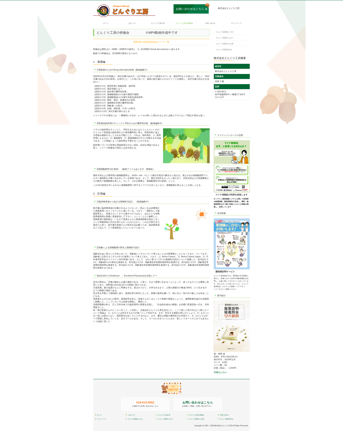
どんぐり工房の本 (158, 23)
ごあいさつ (132, 23)
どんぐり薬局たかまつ (225, 38)
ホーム (105, 23)
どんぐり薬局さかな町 (225, 44)
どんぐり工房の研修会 (184, 23)
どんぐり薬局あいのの (225, 32)
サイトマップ (236, 23)
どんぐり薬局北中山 (224, 50)
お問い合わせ (210, 23)
